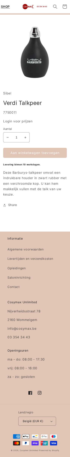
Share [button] (12, 205)
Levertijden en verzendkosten (30, 259)
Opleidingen (16, 268)
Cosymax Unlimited (29, 450)
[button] (5, 6)
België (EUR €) (33, 421)
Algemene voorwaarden (25, 249)
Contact (13, 287)
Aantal (7, 129)
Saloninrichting (18, 277)
